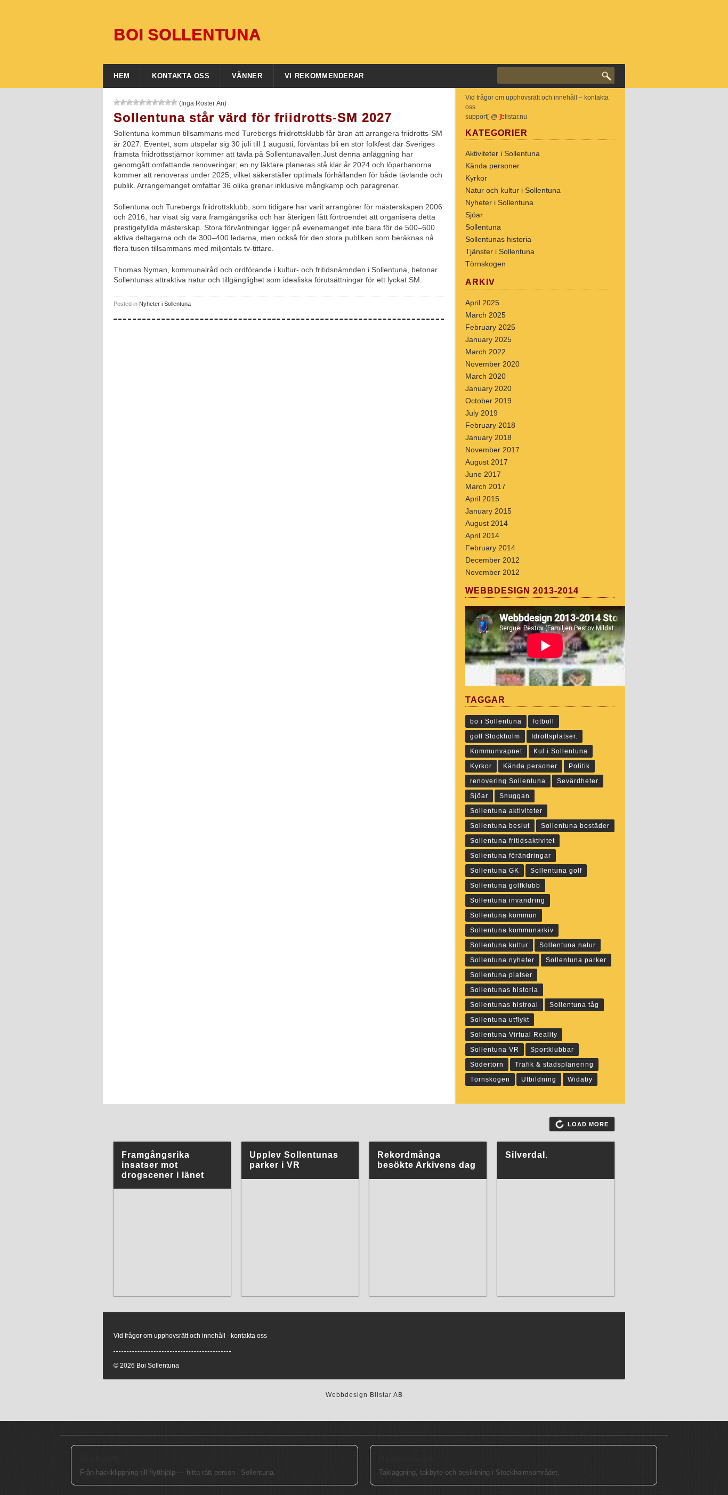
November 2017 (492, 449)
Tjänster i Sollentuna (500, 251)
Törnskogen (485, 263)
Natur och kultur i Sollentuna (513, 190)
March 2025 (485, 315)
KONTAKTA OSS (181, 76)
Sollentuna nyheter (502, 960)
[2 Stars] (123, 102)
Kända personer (492, 165)
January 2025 (488, 339)
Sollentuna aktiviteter (506, 811)
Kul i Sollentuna (560, 751)
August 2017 (486, 462)
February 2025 (490, 327)
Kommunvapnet (496, 751)
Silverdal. (526, 1154)
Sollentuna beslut (500, 826)
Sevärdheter (577, 781)
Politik (579, 766)
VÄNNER (247, 76)
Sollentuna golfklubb (505, 885)
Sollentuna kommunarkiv (512, 930)
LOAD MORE (588, 1124)
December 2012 (492, 560)
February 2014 (490, 547)
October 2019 (488, 400)
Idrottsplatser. (554, 736)
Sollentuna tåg (574, 1005)
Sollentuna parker (576, 960)
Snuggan (514, 796)
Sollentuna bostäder (575, 826)
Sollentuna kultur (499, 945)
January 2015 (488, 511)
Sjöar (474, 214)
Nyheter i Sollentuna (165, 303)
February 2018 (490, 425)
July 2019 (481, 413)
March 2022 (485, 351)
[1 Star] (117, 102)
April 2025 (482, 302)
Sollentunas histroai (504, 1005)
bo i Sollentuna (496, 721)
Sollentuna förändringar (510, 855)
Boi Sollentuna (187, 34)
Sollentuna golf (556, 870)
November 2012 (492, 572)
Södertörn (487, 1064)
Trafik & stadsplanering (554, 1064)
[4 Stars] (136, 102)
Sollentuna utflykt (499, 1019)
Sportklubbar (552, 1049)
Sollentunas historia (498, 239)
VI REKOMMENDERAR (324, 76)
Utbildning (538, 1079)
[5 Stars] (142, 102)
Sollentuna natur (567, 945)
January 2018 (488, 437)
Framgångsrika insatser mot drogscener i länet (163, 1165)
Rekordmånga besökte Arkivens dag (426, 1159)
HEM (122, 76)
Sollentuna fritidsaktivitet (512, 840)
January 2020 (488, 388)
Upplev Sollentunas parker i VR (293, 1159)
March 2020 (485, 376)
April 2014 (482, 535)
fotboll (543, 721)
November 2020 (492, 364)
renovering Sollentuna (508, 781)
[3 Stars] (129, 102)
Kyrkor (476, 178)
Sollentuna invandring (507, 900)
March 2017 (485, 486)
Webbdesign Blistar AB (364, 1395)
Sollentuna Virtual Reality (513, 1034)
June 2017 (483, 474)
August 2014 (486, 523)
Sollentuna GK (494, 870)
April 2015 (482, 498)
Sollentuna (483, 227)
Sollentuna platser (501, 975)
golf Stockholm (495, 736)
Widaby (580, 1079)
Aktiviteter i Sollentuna (502, 153)
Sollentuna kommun (503, 915)
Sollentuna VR (494, 1049)
